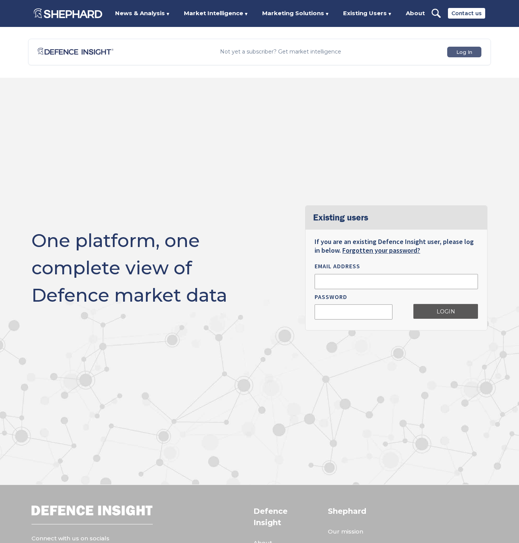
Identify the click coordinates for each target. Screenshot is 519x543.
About (415, 13)
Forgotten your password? (381, 250)
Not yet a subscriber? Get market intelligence (280, 52)
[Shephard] (68, 13)
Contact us (466, 13)
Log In (464, 52)
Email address (337, 266)
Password (331, 297)
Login (446, 311)
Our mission (345, 531)
